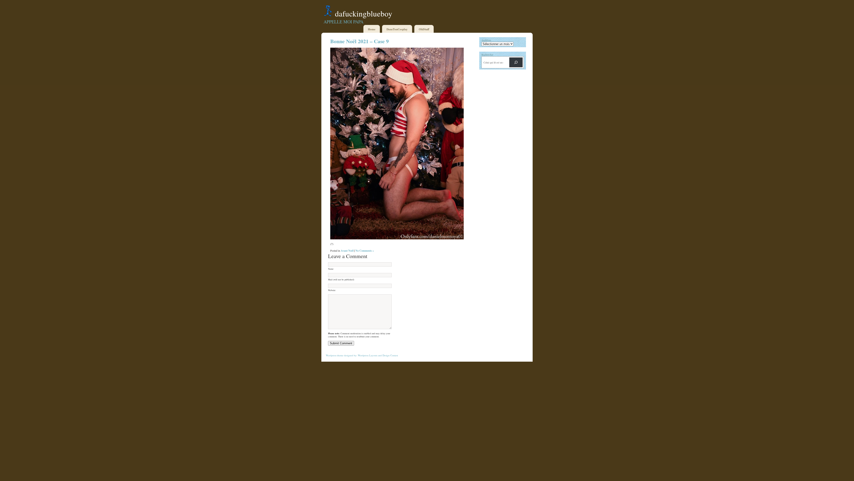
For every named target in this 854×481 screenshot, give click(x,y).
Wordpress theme (334, 355)
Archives (486, 40)
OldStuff (424, 29)
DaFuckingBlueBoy (363, 13)
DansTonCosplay (397, 29)
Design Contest (390, 355)
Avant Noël (347, 251)
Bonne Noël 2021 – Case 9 (359, 41)
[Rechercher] (516, 62)
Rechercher (487, 54)
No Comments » (364, 251)
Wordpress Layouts (367, 355)
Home (371, 29)
